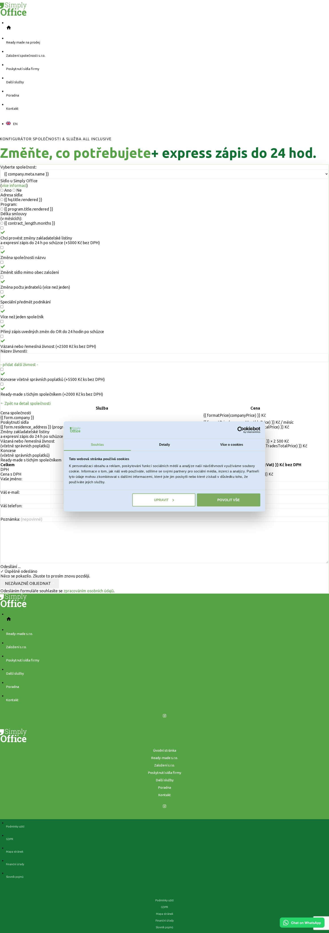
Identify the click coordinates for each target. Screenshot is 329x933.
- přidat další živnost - (19, 364)
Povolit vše (228, 500)
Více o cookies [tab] (231, 444)
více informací (14, 185)
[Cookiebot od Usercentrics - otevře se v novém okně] (240, 429)
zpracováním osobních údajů (89, 590)
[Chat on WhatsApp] (302, 926)
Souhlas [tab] (97, 444)
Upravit (161, 500)
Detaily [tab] (164, 444)
